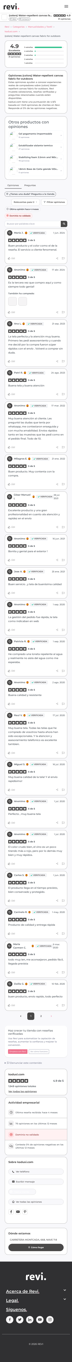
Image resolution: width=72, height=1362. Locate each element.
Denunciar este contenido (25, 1063)
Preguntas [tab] (30, 185)
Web (14, 19)
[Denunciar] (63, 258)
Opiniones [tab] (13, 185)
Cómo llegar (37, 1247)
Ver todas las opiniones (22, 1091)
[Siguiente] (51, 1016)
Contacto (25, 19)
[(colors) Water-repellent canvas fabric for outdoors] (22, 301)
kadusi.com (11, 31)
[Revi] (11, 6)
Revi (7, 26)
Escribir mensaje (25, 1181)
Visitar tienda (21, 1192)
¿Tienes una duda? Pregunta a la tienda (31, 194)
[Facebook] (11, 1212)
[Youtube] (18, 1212)
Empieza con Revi (18, 1051)
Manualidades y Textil (40, 26)
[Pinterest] (25, 1212)
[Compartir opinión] (57, 258)
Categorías (19, 26)
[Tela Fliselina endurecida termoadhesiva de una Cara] (12, 301)
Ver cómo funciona (39, 1051)
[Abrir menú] (66, 6)
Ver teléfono (22, 1171)
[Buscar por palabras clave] (64, 224)
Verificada (39, 233)
